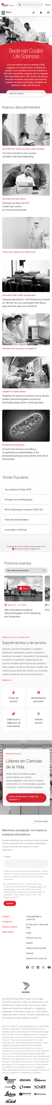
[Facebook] (27, 967)
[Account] (41, 12)
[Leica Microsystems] (10, 1094)
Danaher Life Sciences (36, 958)
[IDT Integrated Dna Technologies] (40, 1087)
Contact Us (7, 921)
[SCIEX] (10, 1101)
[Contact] (33, 12)
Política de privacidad (36, 948)
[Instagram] (33, 967)
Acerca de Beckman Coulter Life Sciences (24, 798)
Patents (29, 943)
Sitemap (29, 953)
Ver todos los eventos (26, 570)
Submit (9, 903)
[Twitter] (43, 967)
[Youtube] (49, 967)
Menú (8, 12)
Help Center (7, 932)
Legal (28, 932)
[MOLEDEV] (25, 1094)
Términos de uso (33, 938)
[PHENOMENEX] (40, 1094)
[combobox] (29, 4)
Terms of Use (9, 889)
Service (7, 680)
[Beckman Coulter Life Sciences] (8, 5)
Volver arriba (42, 821)
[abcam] (25, 1080)
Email (7, 857)
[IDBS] (25, 1087)
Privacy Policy (36, 887)
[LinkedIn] (38, 967)
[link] (23, 597)
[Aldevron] (40, 1080)
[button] (19, 4)
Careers (6, 916)
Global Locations (9, 927)
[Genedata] (10, 1087)
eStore (48, 4)
